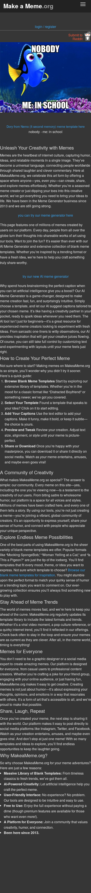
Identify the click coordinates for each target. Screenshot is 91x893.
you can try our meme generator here (45, 215)
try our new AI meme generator (46, 276)
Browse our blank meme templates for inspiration (42, 572)
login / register (45, 26)
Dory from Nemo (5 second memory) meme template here (46, 126)
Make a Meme (28, 5)
